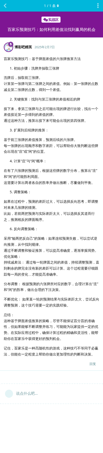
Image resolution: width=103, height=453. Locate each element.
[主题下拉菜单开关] (98, 6)
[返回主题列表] (5, 6)
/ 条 (50, 5)
